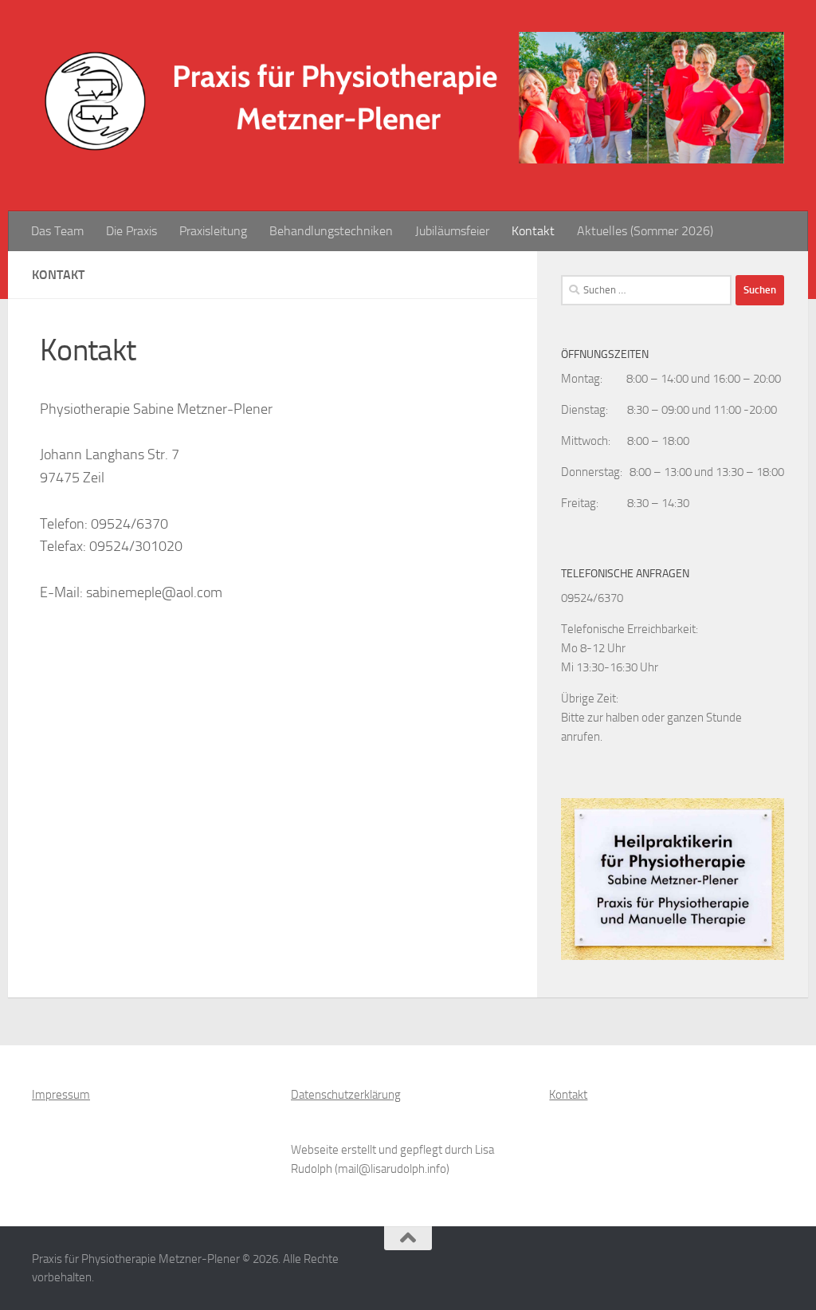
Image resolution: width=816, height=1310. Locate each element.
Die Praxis (131, 230)
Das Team (57, 230)
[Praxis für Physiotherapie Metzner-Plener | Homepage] (408, 97)
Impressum (61, 1095)
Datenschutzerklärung (346, 1095)
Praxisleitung (213, 230)
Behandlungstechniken (331, 230)
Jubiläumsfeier (452, 230)
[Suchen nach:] (646, 290)
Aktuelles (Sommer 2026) (645, 230)
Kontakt (533, 230)
